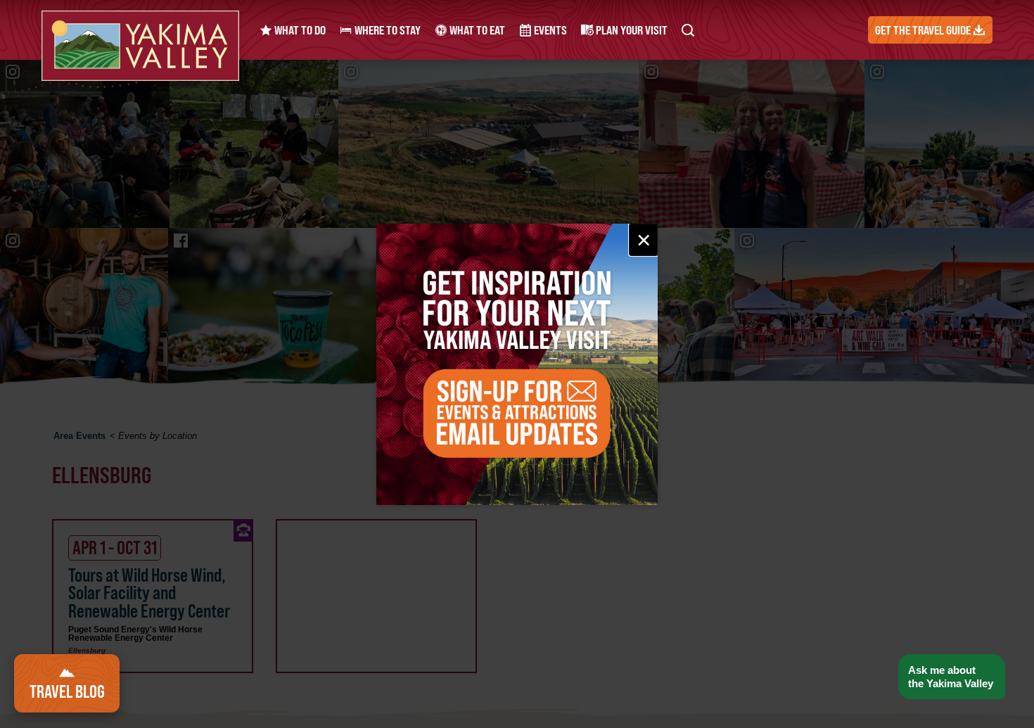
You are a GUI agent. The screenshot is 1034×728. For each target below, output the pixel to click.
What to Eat (476, 30)
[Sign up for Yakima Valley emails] (517, 364)
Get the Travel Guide (924, 30)
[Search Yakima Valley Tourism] (688, 30)
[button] (951, 677)
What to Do (299, 30)
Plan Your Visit (631, 30)
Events (549, 30)
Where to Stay (386, 30)
